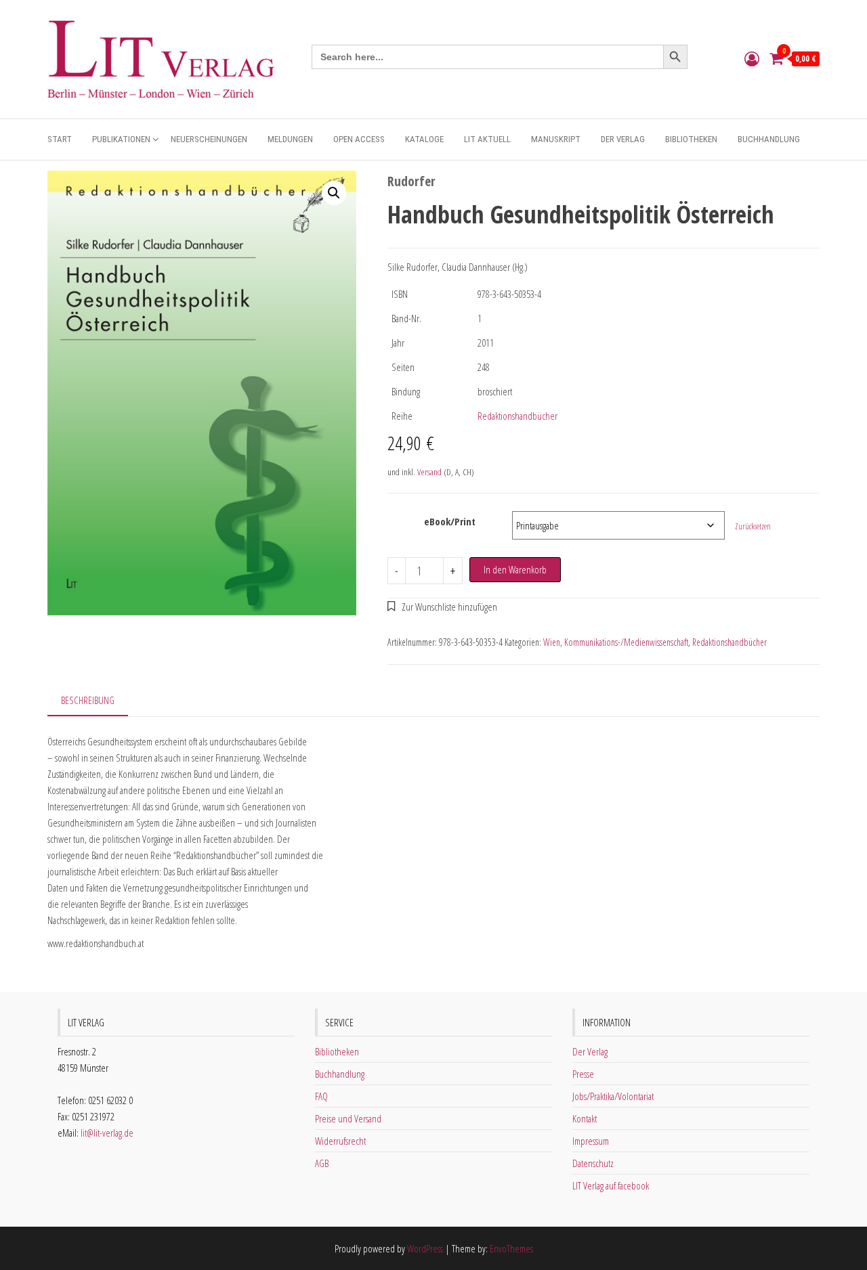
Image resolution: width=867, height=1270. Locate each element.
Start (59, 139)
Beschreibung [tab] (87, 700)
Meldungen (290, 139)
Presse (583, 1073)
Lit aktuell (487, 139)
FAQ (321, 1096)
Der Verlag (623, 139)
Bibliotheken (691, 139)
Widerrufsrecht (340, 1140)
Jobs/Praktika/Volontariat (613, 1096)
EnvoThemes (511, 1248)
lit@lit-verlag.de (107, 1132)
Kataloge (424, 139)
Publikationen (121, 139)
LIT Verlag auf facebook (610, 1185)
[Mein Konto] (751, 58)
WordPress (425, 1248)
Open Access (359, 139)
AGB (322, 1163)
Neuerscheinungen (209, 139)
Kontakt (584, 1118)
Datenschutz (593, 1163)
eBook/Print (449, 521)
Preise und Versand (348, 1118)
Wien (551, 642)
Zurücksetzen (753, 526)
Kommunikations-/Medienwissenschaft (626, 642)
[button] (334, 193)
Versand (429, 472)
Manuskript (555, 139)
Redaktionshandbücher (517, 415)
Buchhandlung (769, 139)
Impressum (590, 1140)
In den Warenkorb (515, 569)
